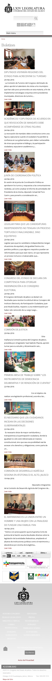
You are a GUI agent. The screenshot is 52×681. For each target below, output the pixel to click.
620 (24, 556)
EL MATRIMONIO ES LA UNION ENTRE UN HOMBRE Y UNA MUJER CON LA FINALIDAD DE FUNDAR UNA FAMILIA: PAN (26, 521)
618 (13, 556)
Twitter (29, 24)
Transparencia (32, 621)
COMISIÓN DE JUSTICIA (15, 329)
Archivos (11, 639)
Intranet (32, 625)
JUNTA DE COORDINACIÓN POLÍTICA (22, 175)
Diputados (32, 614)
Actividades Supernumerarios (32, 633)
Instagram (22, 24)
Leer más (8, 99)
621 (29, 556)
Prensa (32, 617)
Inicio (3, 39)
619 (18, 556)
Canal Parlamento (18, 24)
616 (4, 556)
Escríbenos (30, 652)
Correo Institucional (11, 626)
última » (43, 553)
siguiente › (30, 553)
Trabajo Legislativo (11, 617)
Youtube (33, 24)
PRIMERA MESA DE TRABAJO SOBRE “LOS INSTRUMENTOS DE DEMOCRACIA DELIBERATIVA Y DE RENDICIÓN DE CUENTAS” (27, 379)
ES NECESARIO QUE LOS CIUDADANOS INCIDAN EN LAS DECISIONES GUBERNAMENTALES (24, 421)
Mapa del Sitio (8, 679)
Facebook (26, 24)
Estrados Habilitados (11, 633)
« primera (8, 553)
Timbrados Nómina (31, 628)
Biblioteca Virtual (11, 621)
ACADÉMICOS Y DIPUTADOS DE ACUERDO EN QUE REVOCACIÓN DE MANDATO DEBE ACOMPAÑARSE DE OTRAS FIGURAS (27, 122)
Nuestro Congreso (11, 614)
